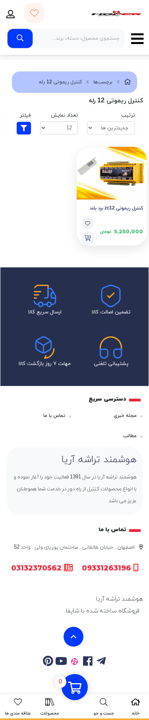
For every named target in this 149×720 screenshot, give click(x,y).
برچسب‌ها (102, 82)
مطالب (130, 436)
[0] (74, 688)
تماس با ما (54, 416)
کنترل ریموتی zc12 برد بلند (116, 208)
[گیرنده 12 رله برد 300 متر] (112, 173)
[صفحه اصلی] (127, 82)
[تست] (101, 662)
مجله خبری (125, 416)
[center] (20, 38)
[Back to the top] (73, 637)
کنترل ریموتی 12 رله (60, 82)
